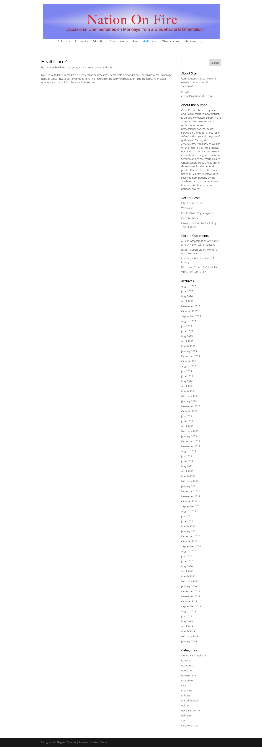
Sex (183, 720)
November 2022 (190, 446)
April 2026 (187, 301)
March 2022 (188, 476)
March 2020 (188, 576)
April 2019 (187, 626)
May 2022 (187, 466)
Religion (186, 715)
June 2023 (187, 421)
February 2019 (189, 636)
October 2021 (189, 501)
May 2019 (187, 621)
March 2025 (188, 346)
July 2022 (186, 456)
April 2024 (187, 386)
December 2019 (190, 591)
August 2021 (188, 511)
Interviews (190, 41)
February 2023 (189, 431)
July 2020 (186, 556)
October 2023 (189, 411)
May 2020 (187, 566)
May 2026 (187, 296)
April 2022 (187, 471)
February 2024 (189, 396)
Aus (183, 241)
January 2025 (189, 351)
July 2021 (186, 516)
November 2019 (190, 596)
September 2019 (191, 606)
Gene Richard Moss (56, 67)
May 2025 (187, 336)
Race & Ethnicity (191, 710)
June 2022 (187, 461)
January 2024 (189, 401)
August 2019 (188, 611)
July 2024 (186, 371)
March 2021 (188, 526)
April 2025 (187, 341)
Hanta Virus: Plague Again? (197, 213)
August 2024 (188, 366)
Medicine (148, 41)
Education (99, 41)
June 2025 (187, 331)
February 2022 (189, 481)
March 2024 (188, 391)
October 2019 (189, 601)
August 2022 (188, 451)
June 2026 (187, 291)
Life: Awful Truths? (192, 203)
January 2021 (189, 531)
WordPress (100, 742)
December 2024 (190, 356)
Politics (185, 705)
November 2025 (190, 306)
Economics (81, 41)
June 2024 (187, 376)
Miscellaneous (170, 41)
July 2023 (186, 416)
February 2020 (189, 581)
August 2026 (188, 286)
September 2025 (191, 316)
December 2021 (190, 491)
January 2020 (189, 586)
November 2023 (190, 406)
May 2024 (187, 381)
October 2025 (189, 311)
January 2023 (189, 436)
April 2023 (187, 426)
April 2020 (187, 571)
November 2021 (190, 496)
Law (135, 41)
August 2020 (188, 551)
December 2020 (190, 536)
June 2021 (187, 521)
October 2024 (189, 361)
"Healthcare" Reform (99, 67)
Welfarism (187, 208)
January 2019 (189, 641)
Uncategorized (190, 725)
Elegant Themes (66, 742)
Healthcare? (54, 61)
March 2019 (188, 631)
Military (185, 695)
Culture (62, 41)
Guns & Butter (189, 218)
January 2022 (189, 486)
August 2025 (188, 321)
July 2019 (186, 616)
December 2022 (190, 441)
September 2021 (191, 506)
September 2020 (191, 546)
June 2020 (187, 561)
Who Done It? (198, 272)
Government (117, 41)
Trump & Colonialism (206, 267)
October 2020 (189, 541)
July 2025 (186, 326)
